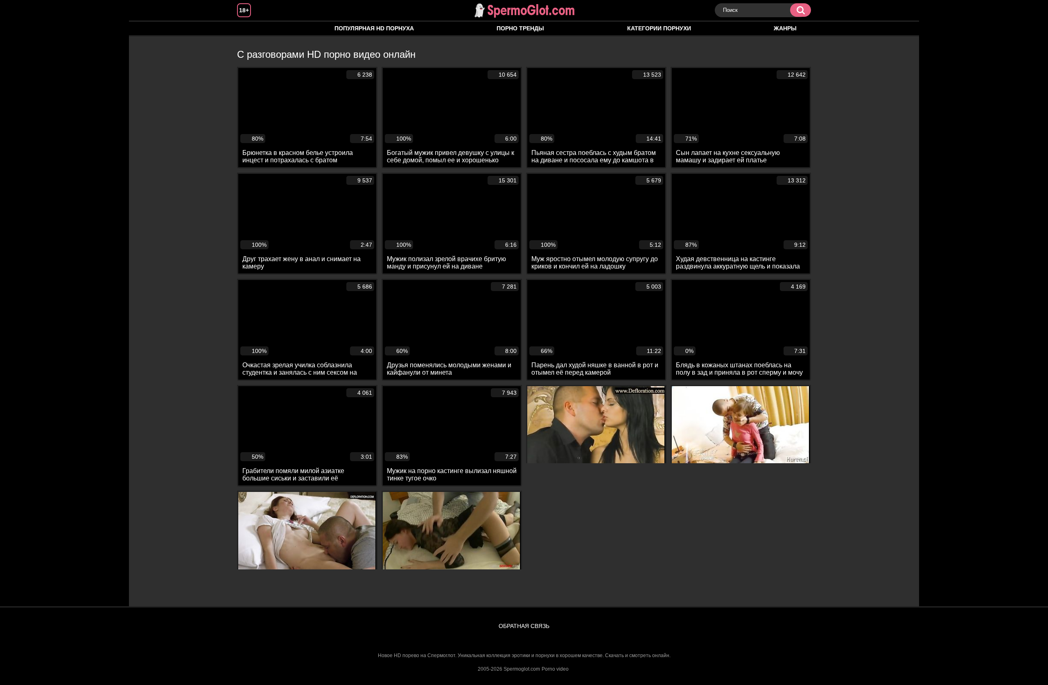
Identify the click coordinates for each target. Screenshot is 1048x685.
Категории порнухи (659, 28)
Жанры (785, 28)
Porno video (555, 669)
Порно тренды (520, 28)
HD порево (251, 28)
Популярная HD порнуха (374, 28)
